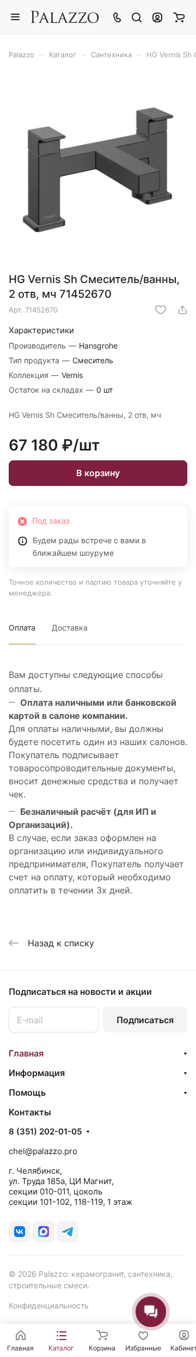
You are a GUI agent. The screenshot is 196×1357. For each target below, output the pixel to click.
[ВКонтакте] (19, 1231)
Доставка (70, 627)
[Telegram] (67, 1231)
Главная (26, 1053)
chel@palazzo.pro (43, 1151)
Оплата (22, 627)
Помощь (27, 1092)
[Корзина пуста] (179, 16)
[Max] (43, 1231)
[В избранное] (160, 309)
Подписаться (145, 1019)
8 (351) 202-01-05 (45, 1132)
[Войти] (157, 16)
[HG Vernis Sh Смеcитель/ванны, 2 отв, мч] (98, 169)
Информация (37, 1072)
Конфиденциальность (49, 1305)
